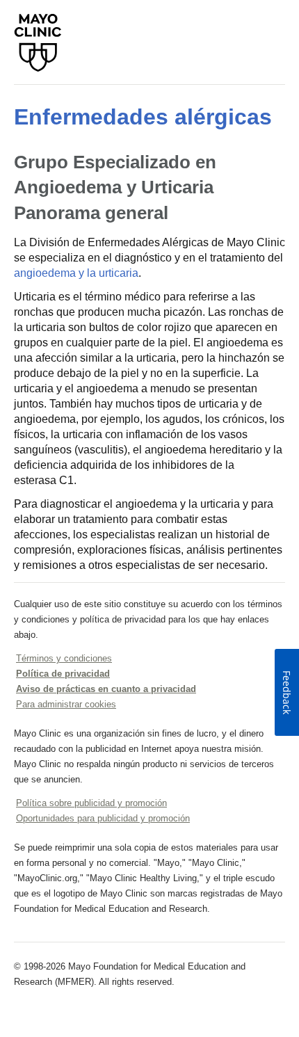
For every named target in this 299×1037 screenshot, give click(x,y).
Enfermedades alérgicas (143, 116)
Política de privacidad (63, 673)
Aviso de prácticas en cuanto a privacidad (106, 689)
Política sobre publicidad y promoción (91, 803)
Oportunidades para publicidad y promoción (103, 818)
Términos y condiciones (64, 658)
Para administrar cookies (66, 704)
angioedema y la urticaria (76, 273)
